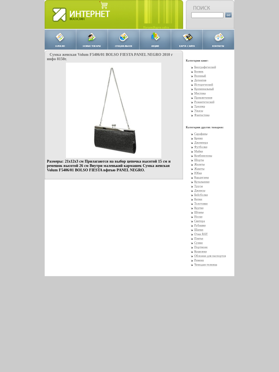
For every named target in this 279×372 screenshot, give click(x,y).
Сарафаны (200, 133)
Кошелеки (200, 251)
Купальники (202, 181)
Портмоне (201, 247)
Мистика (200, 93)
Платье (198, 238)
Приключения (203, 97)
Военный (200, 75)
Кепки (198, 199)
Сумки (198, 242)
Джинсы (199, 190)
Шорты (199, 159)
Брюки (198, 138)
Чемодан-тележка (205, 264)
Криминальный (204, 88)
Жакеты (199, 168)
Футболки (200, 146)
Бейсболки (201, 194)
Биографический (205, 67)
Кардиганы (201, 177)
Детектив (200, 80)
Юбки (198, 173)
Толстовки (201, 203)
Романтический (204, 101)
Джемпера (201, 142)
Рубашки (200, 225)
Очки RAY (201, 234)
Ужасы (198, 110)
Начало (148, 27)
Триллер (199, 106)
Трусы (198, 186)
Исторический (203, 84)
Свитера (199, 220)
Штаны (199, 212)
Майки (198, 151)
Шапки (198, 229)
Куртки (199, 207)
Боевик (198, 71)
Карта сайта (161, 27)
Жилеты (199, 164)
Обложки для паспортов (210, 255)
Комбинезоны (203, 155)
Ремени (199, 260)
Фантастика (202, 115)
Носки (198, 216)
